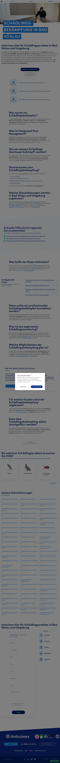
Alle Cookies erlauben (36, 386)
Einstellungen (23, 386)
